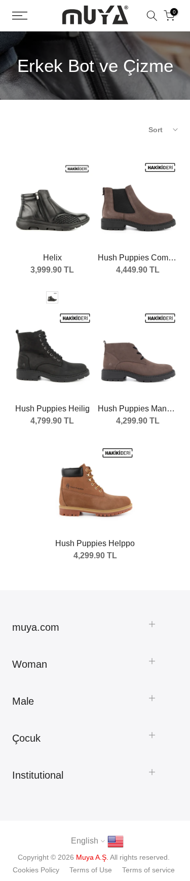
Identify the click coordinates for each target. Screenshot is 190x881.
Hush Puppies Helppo (95, 543)
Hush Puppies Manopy (139, 408)
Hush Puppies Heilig (52, 408)
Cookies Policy (36, 870)
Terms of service (148, 870)
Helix (52, 257)
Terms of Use (90, 870)
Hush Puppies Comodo (140, 257)
